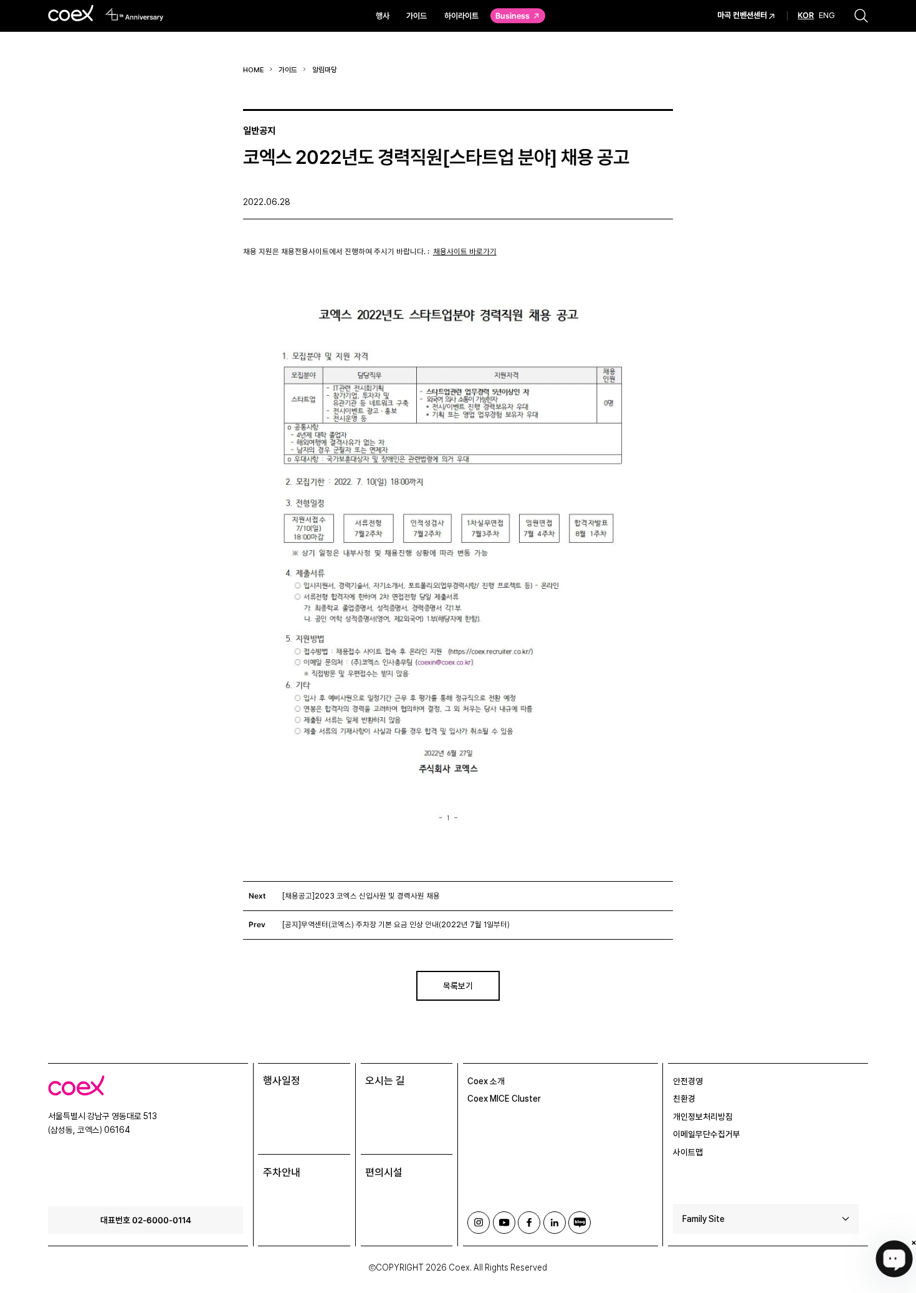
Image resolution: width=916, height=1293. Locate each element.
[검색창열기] (861, 15)
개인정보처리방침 (703, 1117)
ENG (827, 16)
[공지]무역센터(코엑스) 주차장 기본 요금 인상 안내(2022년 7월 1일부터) (396, 924)
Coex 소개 (486, 1081)
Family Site (703, 1219)
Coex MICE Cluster (504, 1099)
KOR (806, 16)
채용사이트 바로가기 (465, 251)
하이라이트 (461, 15)
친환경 (684, 1099)
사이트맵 (688, 1152)
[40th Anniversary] (135, 14)
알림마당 (324, 69)
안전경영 (688, 1081)
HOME (253, 69)
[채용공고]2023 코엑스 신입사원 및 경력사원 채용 (361, 896)
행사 (382, 15)
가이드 (416, 15)
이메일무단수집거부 (706, 1134)
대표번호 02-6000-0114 (145, 1220)
